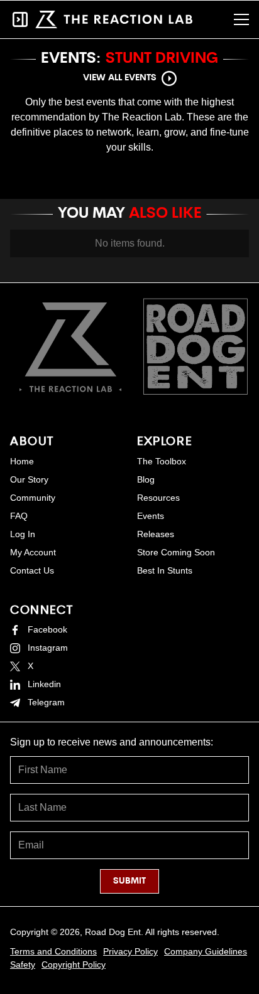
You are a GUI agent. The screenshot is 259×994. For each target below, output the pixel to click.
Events (150, 516)
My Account (33, 552)
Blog (146, 479)
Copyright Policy (73, 964)
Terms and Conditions (53, 951)
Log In (22, 534)
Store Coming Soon (176, 552)
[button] (241, 19)
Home (22, 461)
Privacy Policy (130, 951)
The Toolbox (161, 461)
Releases (155, 534)
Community (32, 498)
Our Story (29, 479)
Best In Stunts (164, 570)
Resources (158, 498)
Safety (22, 964)
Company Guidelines (205, 951)
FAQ (19, 516)
